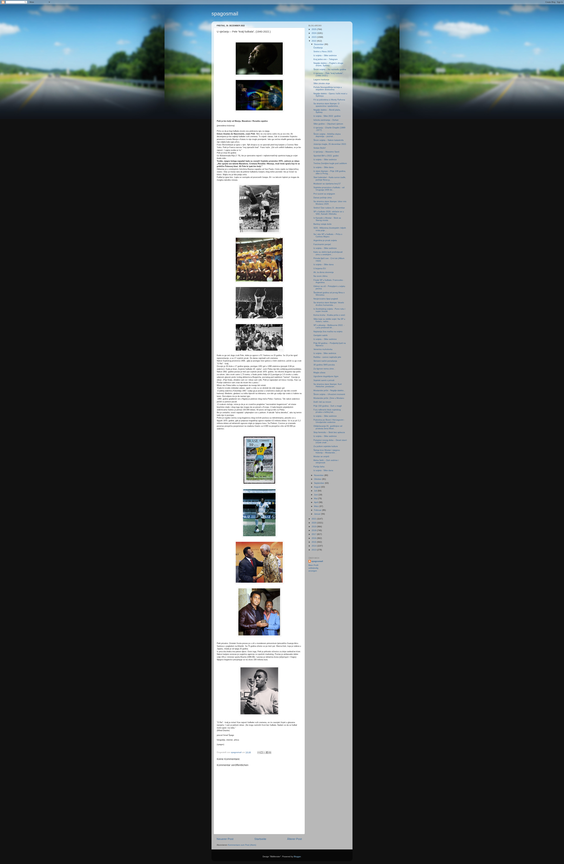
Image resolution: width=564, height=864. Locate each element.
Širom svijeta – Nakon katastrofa (328, 140)
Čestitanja (318, 48)
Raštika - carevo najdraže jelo (327, 357)
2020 (314, 523)
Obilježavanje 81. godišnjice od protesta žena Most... (327, 427)
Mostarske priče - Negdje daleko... (329, 390)
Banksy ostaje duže (322, 224)
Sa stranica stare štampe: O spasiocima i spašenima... (326, 104)
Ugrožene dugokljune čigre (325, 376)
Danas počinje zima (322, 198)
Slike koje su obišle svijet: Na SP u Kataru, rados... (329, 320)
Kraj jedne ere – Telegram (325, 59)
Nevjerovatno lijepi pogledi (325, 299)
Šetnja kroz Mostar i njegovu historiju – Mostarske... (326, 451)
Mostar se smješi (321, 456)
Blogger (297, 856)
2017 (314, 534)
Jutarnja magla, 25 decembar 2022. (330, 144)
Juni (316, 495)
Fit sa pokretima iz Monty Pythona (329, 100)
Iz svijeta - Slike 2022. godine (327, 116)
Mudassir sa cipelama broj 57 (327, 184)
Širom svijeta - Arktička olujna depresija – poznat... (327, 135)
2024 (314, 33)
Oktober (318, 479)
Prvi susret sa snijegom (324, 194)
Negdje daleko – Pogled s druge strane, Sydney (328, 64)
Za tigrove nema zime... (324, 369)
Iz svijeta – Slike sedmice (325, 55)
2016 (314, 538)
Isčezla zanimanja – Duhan (326, 120)
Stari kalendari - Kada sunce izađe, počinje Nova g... (329, 178)
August (317, 487)
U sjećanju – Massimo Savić (326, 152)
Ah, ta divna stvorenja (323, 272)
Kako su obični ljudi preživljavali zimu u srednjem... (328, 253)
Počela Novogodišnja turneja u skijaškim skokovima (327, 88)
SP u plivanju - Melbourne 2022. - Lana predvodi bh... (329, 326)
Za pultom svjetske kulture (325, 446)
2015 (314, 542)
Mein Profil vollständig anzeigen (313, 568)
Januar (317, 514)
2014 (314, 546)
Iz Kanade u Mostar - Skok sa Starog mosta (327, 219)
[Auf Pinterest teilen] (269, 752)
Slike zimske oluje (321, 83)
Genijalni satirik (320, 335)
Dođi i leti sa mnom (322, 402)
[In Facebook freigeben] (267, 752)
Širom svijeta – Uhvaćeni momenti (329, 394)
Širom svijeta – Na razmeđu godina (329, 69)
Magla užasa (319, 372)
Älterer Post (294, 838)
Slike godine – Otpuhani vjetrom (328, 124)
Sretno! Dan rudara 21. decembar (329, 208)
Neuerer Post (225, 838)
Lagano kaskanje (321, 79)
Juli (316, 491)
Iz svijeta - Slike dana (323, 470)
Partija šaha (318, 467)
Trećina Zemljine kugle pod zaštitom (330, 163)
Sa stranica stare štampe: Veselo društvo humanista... (328, 303)
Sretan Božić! (319, 148)
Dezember (319, 44)
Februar (318, 510)
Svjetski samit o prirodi (323, 380)
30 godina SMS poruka (324, 365)
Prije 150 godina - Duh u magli (327, 406)
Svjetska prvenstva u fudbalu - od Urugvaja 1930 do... (328, 188)
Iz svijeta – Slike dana (323, 167)
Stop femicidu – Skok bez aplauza (329, 432)
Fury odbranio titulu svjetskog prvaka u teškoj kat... (327, 411)
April (316, 502)
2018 (314, 530)
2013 (314, 550)
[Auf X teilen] (264, 752)
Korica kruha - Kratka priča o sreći (329, 315)
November (319, 475)
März (316, 506)
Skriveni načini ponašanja (325, 361)
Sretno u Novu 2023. (323, 51)
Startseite (260, 838)
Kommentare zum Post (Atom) (242, 845)
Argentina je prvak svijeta (325, 240)
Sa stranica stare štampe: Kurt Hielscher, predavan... (327, 385)
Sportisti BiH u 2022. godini (326, 156)
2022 (314, 41)
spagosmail (225, 14)
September (319, 483)
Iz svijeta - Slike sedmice (324, 353)
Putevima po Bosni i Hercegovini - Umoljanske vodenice (329, 421)
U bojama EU (319, 268)
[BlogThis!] (261, 752)
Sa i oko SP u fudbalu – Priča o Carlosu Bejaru (327, 235)
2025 (314, 29)
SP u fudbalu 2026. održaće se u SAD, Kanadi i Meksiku (328, 212)
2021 (314, 519)
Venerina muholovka (322, 349)
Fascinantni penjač (322, 244)
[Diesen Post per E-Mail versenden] (258, 752)
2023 (314, 37)
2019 (314, 526)
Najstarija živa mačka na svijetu (328, 331)
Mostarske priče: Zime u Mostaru (328, 398)
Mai (316, 498)
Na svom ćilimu (320, 276)
